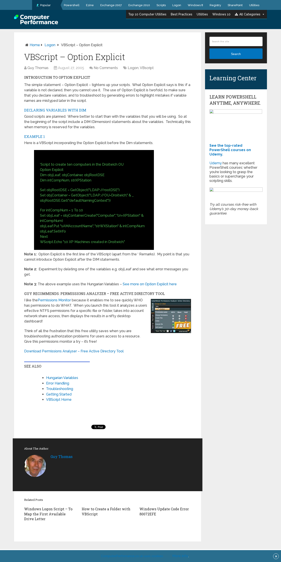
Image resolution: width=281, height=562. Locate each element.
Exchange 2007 (111, 5)
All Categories (249, 14)
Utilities (254, 5)
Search (236, 54)
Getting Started (59, 394)
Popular (45, 5)
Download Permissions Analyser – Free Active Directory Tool (74, 351)
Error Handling (57, 383)
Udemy (215, 163)
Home (35, 45)
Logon (176, 5)
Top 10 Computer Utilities (147, 14)
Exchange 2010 (139, 5)
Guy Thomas (38, 68)
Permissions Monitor (54, 300)
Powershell (71, 5)
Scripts (161, 5)
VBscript (147, 68)
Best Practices (181, 14)
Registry (215, 5)
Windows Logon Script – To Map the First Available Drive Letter (48, 514)
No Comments (106, 68)
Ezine (90, 5)
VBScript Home (59, 399)
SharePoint (235, 5)
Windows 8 (195, 5)
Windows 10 (221, 14)
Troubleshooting (59, 389)
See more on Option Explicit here (150, 284)
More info (180, 556)
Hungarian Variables (62, 378)
